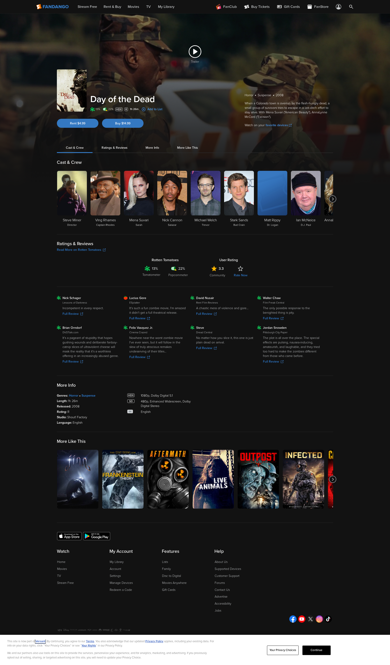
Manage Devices (121, 583)
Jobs (218, 610)
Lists (165, 562)
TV (59, 576)
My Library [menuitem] (166, 7)
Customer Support (227, 576)
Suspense (88, 396)
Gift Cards (168, 590)
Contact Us (222, 590)
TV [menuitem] (148, 7)
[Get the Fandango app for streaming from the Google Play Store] (96, 536)
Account (115, 569)
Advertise (221, 597)
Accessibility (223, 604)
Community (217, 275)
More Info (152, 148)
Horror (73, 396)
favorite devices (277, 125)
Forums (220, 583)
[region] (195, 650)
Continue (316, 650)
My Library (117, 562)
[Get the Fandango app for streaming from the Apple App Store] (69, 536)
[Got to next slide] (332, 199)
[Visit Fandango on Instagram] (319, 619)
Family (166, 569)
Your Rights (88, 645)
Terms (90, 641)
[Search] (351, 7)
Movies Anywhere (174, 583)
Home (61, 562)
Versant (40, 641)
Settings (115, 576)
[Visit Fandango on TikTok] (328, 619)
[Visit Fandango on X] (310, 619)
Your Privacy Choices (282, 650)
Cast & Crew (75, 148)
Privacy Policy (154, 641)
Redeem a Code (121, 590)
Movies (62, 569)
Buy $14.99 (122, 123)
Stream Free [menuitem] (87, 7)
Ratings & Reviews (115, 148)
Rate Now (240, 275)
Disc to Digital (171, 576)
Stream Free (65, 583)
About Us (221, 562)
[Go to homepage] (53, 7)
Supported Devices (228, 569)
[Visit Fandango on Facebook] (293, 619)
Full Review (71, 314)
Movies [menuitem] (133, 7)
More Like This (187, 148)
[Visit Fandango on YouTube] (302, 619)
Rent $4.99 (77, 123)
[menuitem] (288, 7)
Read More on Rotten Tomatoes (79, 250)
